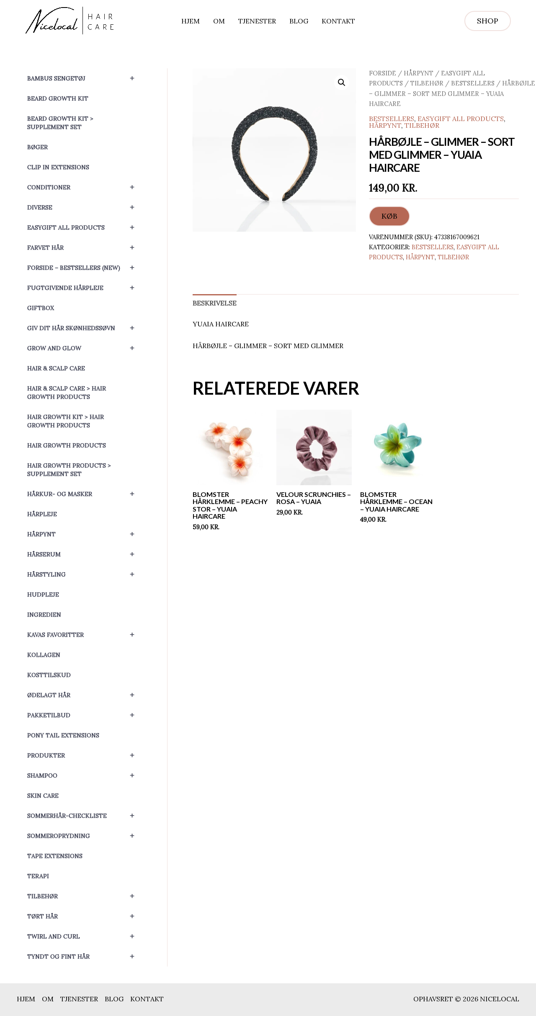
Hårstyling (80, 574)
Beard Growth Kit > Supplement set (60, 123)
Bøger (37, 147)
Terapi (38, 876)
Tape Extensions (54, 856)
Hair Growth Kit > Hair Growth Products (65, 421)
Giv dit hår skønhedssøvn (80, 328)
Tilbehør (80, 896)
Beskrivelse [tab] (215, 303)
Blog (298, 21)
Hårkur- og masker (80, 494)
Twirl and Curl (80, 936)
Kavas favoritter (80, 634)
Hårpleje (42, 514)
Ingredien (44, 614)
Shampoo (80, 775)
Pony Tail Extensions (63, 735)
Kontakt (338, 21)
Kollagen (43, 655)
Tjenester (257, 21)
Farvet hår (80, 247)
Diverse (80, 207)
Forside (382, 73)
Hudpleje (43, 594)
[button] (487, 21)
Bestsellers (473, 83)
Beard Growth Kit (57, 98)
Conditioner (80, 187)
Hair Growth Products (66, 445)
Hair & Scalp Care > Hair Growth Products (66, 393)
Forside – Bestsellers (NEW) (80, 267)
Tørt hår (80, 916)
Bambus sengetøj (80, 78)
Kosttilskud (49, 675)
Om (219, 21)
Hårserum (80, 554)
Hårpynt (80, 534)
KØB (389, 216)
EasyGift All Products (80, 227)
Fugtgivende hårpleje (80, 287)
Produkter (80, 755)
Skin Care (43, 795)
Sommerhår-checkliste (80, 815)
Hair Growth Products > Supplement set (69, 470)
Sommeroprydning (80, 835)
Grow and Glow (80, 348)
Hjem (190, 21)
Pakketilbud (80, 715)
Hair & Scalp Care (56, 368)
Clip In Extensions (58, 167)
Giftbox (40, 308)
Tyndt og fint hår (80, 956)
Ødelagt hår (80, 695)
